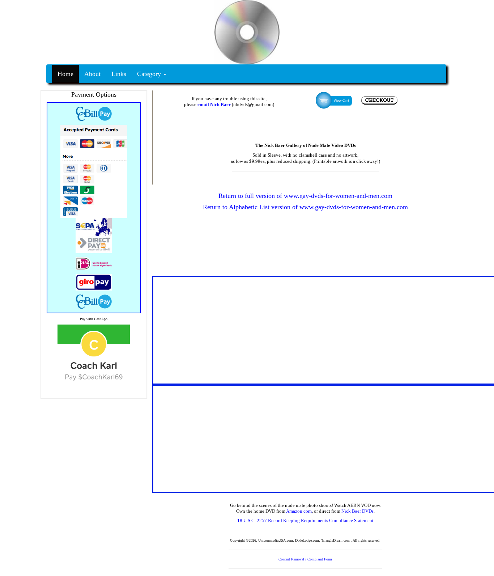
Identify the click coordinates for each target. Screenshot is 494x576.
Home (65, 73)
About (92, 73)
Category (150, 73)
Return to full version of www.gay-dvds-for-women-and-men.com (305, 195)
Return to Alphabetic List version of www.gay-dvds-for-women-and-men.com (305, 207)
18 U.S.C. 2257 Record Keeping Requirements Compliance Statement (305, 520)
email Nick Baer (214, 104)
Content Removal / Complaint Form (305, 559)
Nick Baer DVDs (357, 511)
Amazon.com (299, 511)
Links (118, 73)
